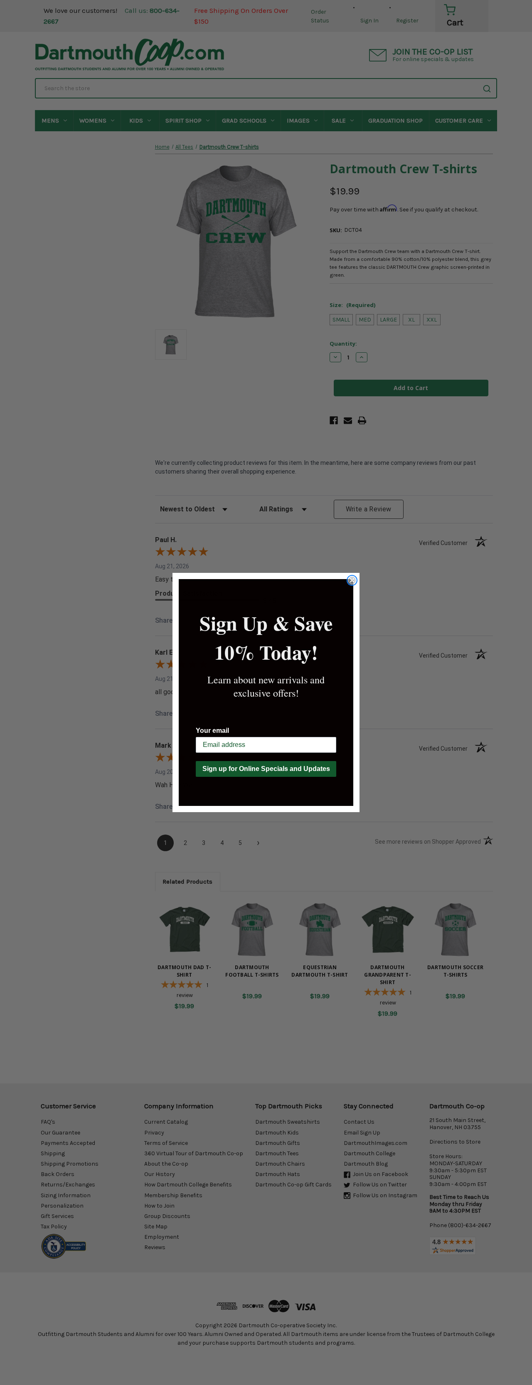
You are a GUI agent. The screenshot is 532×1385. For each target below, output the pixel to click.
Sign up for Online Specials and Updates (266, 768)
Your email (212, 730)
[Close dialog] (352, 580)
